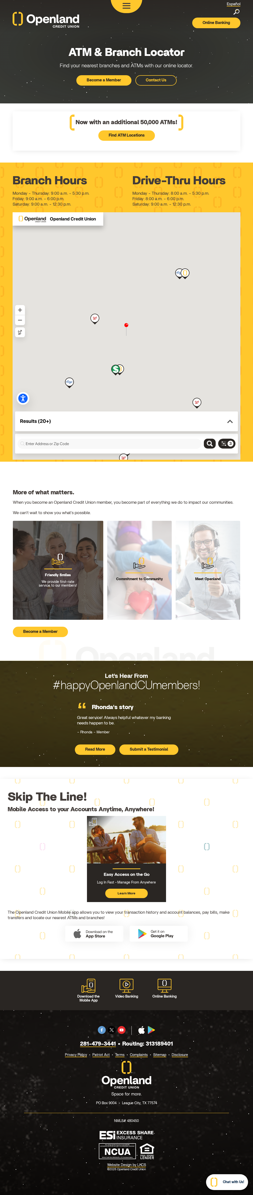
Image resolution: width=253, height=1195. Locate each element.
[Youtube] (122, 1033)
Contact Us (156, 80)
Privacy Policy (76, 1055)
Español (233, 4)
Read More (100, 750)
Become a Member (104, 80)
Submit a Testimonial (149, 749)
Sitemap (159, 1055)
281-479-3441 (98, 1044)
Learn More (128, 895)
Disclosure (180, 1055)
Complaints (139, 1055)
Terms (120, 1055)
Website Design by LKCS (126, 1165)
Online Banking (216, 23)
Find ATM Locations (127, 135)
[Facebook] (102, 1033)
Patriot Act (101, 1055)
